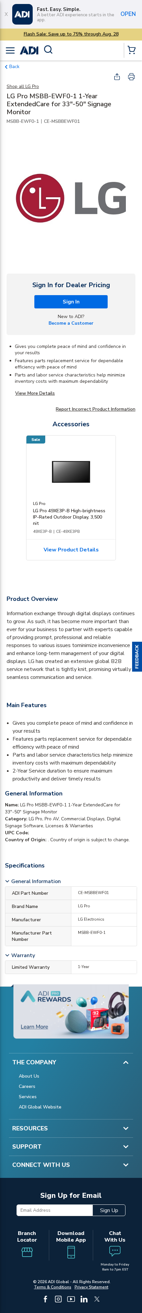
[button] (137, 657)
